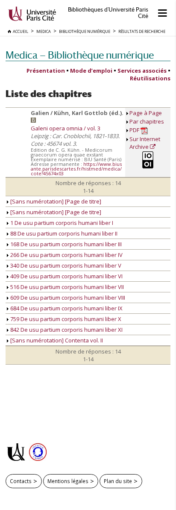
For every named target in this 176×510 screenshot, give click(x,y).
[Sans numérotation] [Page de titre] (55, 201)
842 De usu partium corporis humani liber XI (66, 329)
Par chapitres (146, 121)
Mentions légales (67, 481)
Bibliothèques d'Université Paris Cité (108, 12)
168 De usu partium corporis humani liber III (65, 244)
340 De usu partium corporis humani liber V (65, 265)
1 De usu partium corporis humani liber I (61, 223)
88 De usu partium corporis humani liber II (63, 233)
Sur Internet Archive (144, 142)
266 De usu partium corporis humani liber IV (66, 255)
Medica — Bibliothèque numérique (80, 55)
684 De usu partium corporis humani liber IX (66, 308)
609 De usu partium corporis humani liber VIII (67, 297)
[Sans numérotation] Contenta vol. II (56, 340)
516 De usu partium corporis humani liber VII (66, 287)
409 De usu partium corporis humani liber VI (66, 276)
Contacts (21, 481)
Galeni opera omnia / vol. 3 (65, 128)
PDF (135, 130)
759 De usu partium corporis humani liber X (65, 319)
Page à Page (145, 113)
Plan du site (118, 481)
